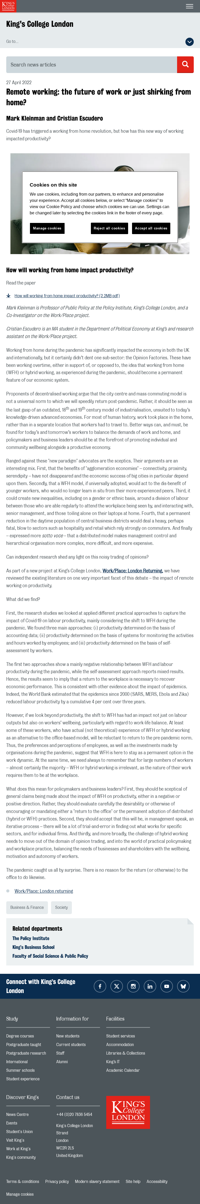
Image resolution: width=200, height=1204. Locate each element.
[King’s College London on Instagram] (133, 986)
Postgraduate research (28, 1054)
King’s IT (128, 1063)
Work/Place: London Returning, (133, 571)
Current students (78, 1046)
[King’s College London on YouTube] (166, 986)
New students (78, 1037)
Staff (78, 1054)
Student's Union (28, 1133)
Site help (133, 1182)
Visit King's (28, 1141)
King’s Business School (33, 947)
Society (61, 907)
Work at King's (28, 1150)
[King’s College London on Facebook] (100, 986)
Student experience (28, 1080)
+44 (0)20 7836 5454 (74, 1115)
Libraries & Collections (128, 1054)
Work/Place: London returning (44, 891)
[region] (100, 207)
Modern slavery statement (97, 1182)
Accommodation (128, 1046)
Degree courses (28, 1037)
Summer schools (28, 1071)
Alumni (78, 1063)
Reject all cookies (109, 228)
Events (28, 1124)
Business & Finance (27, 907)
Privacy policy (57, 1182)
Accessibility (157, 1182)
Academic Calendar (128, 1071)
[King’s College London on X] (116, 986)
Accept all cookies (151, 228)
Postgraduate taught (28, 1046)
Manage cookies (20, 1194)
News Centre (28, 1116)
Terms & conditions (22, 1182)
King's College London (39, 23)
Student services (128, 1037)
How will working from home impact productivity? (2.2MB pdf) (67, 296)
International (28, 1063)
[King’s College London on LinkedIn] (150, 986)
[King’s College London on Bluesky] (183, 986)
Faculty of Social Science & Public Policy (50, 955)
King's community (28, 1158)
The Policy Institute (30, 938)
